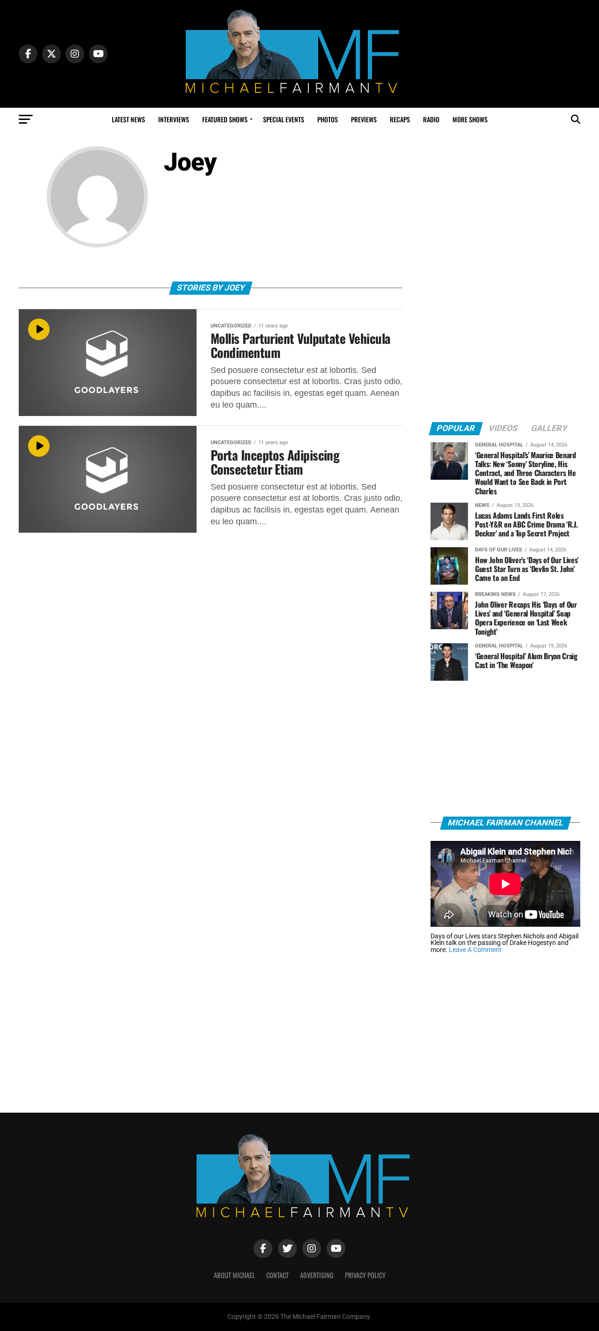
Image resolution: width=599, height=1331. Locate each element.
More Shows (470, 119)
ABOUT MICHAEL (234, 1275)
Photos (327, 119)
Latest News (128, 119)
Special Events (283, 119)
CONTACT (277, 1275)
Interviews (173, 119)
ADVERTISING (317, 1275)
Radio (431, 119)
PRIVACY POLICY (365, 1275)
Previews (364, 119)
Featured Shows (225, 119)
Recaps (400, 119)
